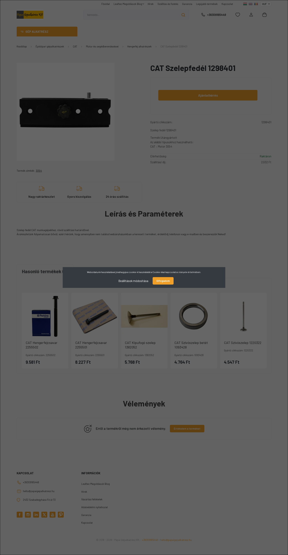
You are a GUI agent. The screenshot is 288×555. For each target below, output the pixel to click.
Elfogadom (163, 280)
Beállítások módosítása (133, 281)
